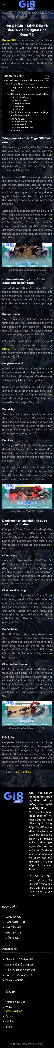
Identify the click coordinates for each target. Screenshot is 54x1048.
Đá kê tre (19, 109)
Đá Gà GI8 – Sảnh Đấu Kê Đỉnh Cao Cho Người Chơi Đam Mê (27, 82)
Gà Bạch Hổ (20, 125)
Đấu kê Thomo (21, 100)
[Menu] (4, 5)
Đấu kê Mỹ (20, 106)
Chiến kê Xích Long (23, 122)
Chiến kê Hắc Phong (24, 128)
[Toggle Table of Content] (45, 76)
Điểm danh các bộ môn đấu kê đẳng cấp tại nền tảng (30, 96)
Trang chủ (7, 13)
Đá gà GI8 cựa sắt (23, 103)
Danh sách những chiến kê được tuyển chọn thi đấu (30, 114)
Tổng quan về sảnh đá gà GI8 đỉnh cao (29, 89)
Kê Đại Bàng (20, 119)
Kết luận (15, 130)
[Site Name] (27, 5)
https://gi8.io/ (13, 1010)
